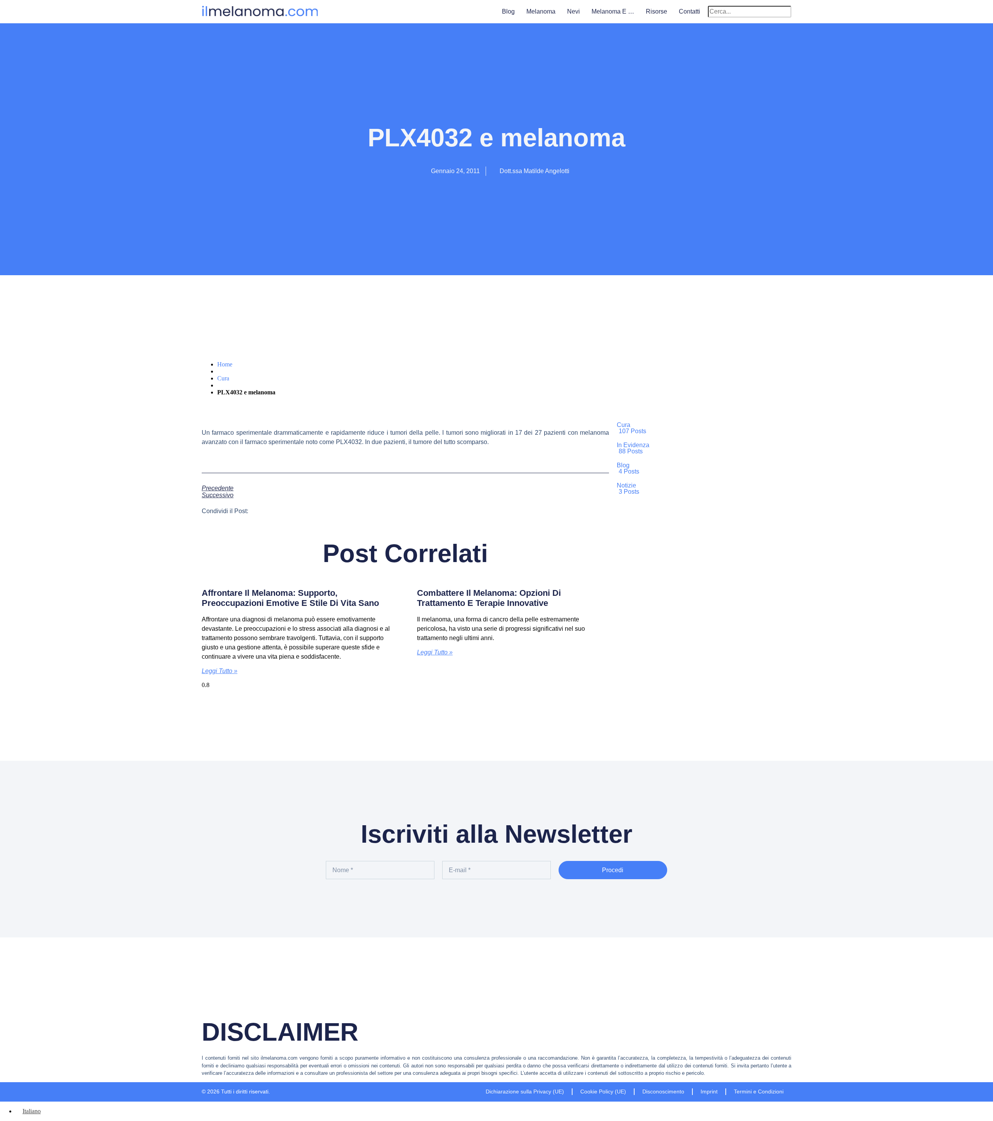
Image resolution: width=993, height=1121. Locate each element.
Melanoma (540, 11)
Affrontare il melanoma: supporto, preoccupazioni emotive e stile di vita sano (290, 598)
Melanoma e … (613, 11)
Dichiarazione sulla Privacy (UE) (525, 1091)
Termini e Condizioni (759, 1091)
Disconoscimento (663, 1091)
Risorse (656, 11)
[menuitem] (28, 1111)
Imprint (709, 1091)
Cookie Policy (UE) (603, 1091)
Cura (223, 378)
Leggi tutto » (219, 671)
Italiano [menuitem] (31, 1111)
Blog (508, 11)
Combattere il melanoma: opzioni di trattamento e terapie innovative (489, 598)
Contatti (689, 11)
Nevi (573, 11)
